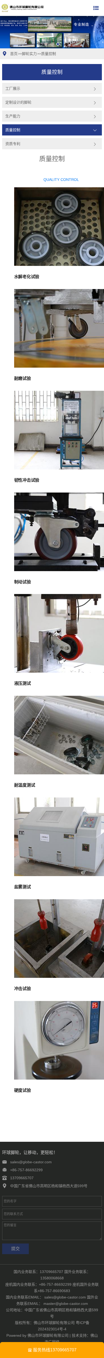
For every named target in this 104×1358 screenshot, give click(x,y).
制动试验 (22, 582)
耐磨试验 (22, 378)
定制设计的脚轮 (18, 102)
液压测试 (22, 683)
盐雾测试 (22, 887)
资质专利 (12, 144)
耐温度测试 (24, 785)
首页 (14, 54)
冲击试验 (22, 988)
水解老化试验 (26, 276)
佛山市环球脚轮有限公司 (48, 1335)
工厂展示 (12, 88)
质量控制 (48, 54)
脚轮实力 (29, 54)
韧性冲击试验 (26, 480)
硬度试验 (22, 1090)
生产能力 (12, 116)
